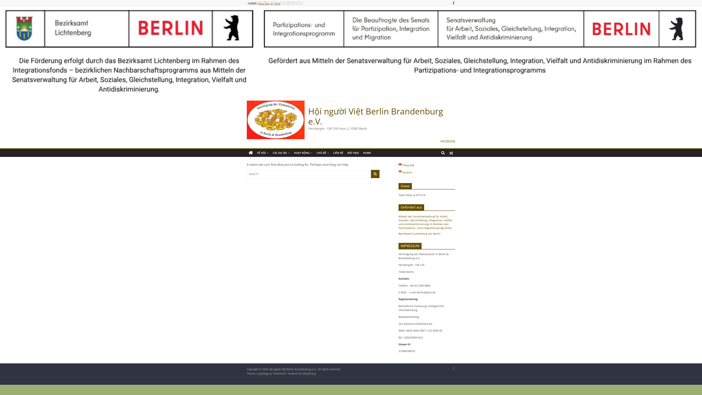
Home (367, 153)
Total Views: (406, 195)
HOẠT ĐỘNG (302, 153)
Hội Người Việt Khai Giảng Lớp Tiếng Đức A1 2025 (276, 5)
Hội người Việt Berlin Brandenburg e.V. (375, 116)
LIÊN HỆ (338, 153)
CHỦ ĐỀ (321, 153)
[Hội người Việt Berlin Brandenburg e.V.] (251, 153)
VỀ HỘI (261, 153)
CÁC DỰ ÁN (280, 153)
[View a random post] (451, 153)
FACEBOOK (447, 141)
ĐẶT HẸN (353, 153)
